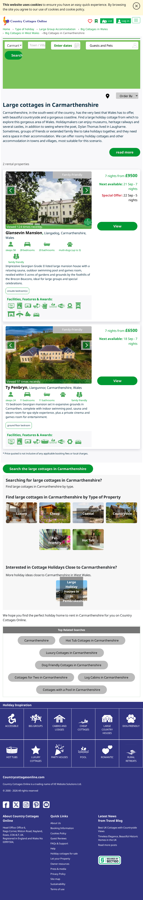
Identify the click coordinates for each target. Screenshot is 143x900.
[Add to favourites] (90, 22)
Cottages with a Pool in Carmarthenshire (71, 690)
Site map (55, 879)
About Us (55, 823)
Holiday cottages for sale (64, 853)
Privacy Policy (58, 874)
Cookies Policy (58, 833)
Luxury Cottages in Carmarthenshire (71, 653)
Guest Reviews (58, 838)
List (109, 21)
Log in (125, 21)
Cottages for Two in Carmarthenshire (41, 677)
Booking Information (62, 828)
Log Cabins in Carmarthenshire (106, 677)
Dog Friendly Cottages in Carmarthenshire (71, 665)
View (117, 226)
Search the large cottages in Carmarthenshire (47, 469)
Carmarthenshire (36, 640)
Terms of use (57, 889)
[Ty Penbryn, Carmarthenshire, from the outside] (49, 355)
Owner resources (59, 863)
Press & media (58, 868)
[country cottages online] (25, 20)
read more (125, 152)
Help (52, 848)
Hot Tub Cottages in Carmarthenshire (92, 640)
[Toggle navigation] (136, 20)
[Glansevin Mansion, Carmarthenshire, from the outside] (49, 200)
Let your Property (60, 858)
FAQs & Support (59, 843)
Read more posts (107, 845)
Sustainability (57, 884)
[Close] (136, 6)
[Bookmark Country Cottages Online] (96, 21)
